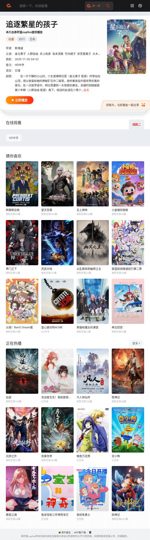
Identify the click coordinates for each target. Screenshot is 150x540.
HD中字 (13, 137)
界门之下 (11, 268)
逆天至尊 (46, 209)
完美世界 (46, 456)
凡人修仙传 (83, 397)
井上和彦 (45, 53)
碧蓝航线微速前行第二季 (127, 268)
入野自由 (32, 53)
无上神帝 (82, 209)
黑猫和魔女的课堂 (87, 327)
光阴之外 (11, 456)
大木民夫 (98, 53)
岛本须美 (57, 53)
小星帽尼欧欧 (120, 209)
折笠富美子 (84, 53)
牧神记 (116, 397)
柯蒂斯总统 (13, 209)
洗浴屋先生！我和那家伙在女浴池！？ (57, 397)
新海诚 (19, 48)
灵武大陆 (46, 268)
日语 (17, 70)
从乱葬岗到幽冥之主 (89, 268)
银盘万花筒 (83, 456)
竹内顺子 (70, 53)
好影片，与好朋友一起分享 (122, 105)
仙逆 (8, 397)
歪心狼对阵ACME (51, 327)
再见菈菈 (117, 327)
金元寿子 (20, 53)
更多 (135, 343)
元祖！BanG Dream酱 (19, 327)
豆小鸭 (116, 456)
